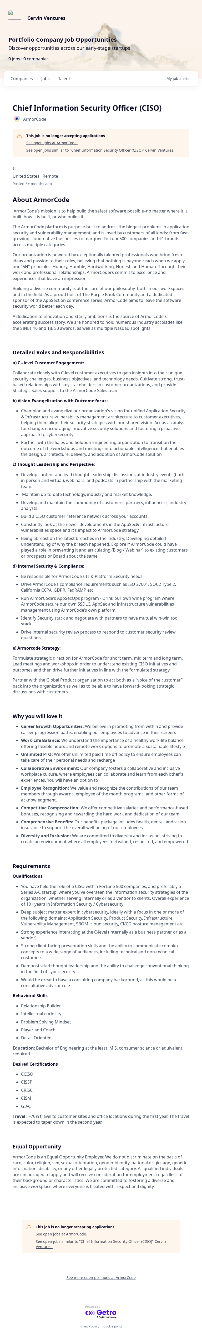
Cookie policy (113, 1326)
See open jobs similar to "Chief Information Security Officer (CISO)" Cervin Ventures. (100, 150)
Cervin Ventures (46, 18)
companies (22, 78)
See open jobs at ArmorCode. (52, 142)
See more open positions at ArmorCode (101, 1277)
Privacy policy (89, 1326)
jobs (45, 78)
